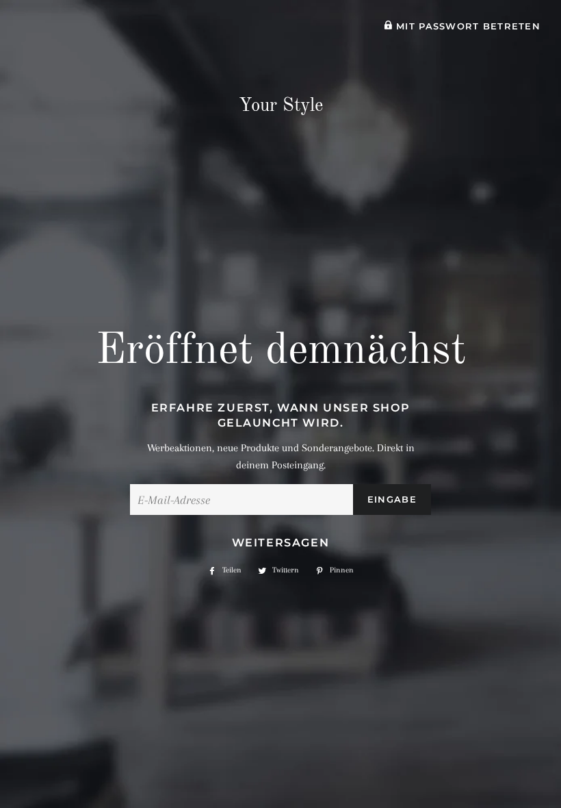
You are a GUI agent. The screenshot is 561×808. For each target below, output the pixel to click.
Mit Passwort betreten (466, 26)
